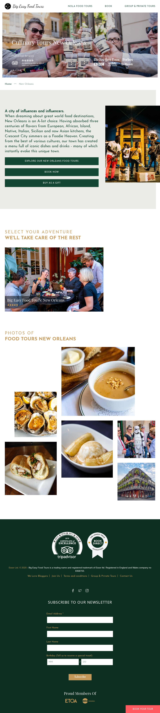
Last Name (52, 642)
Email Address (54, 614)
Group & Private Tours (140, 6)
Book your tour (143, 709)
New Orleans (26, 84)
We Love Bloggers (38, 576)
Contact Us (126, 576)
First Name (52, 628)
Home (8, 84)
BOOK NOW (52, 172)
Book (108, 6)
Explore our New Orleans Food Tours (52, 161)
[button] (13, 70)
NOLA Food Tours (80, 6)
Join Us (56, 576)
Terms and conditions (75, 576)
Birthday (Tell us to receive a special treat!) (69, 656)
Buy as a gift (52, 183)
